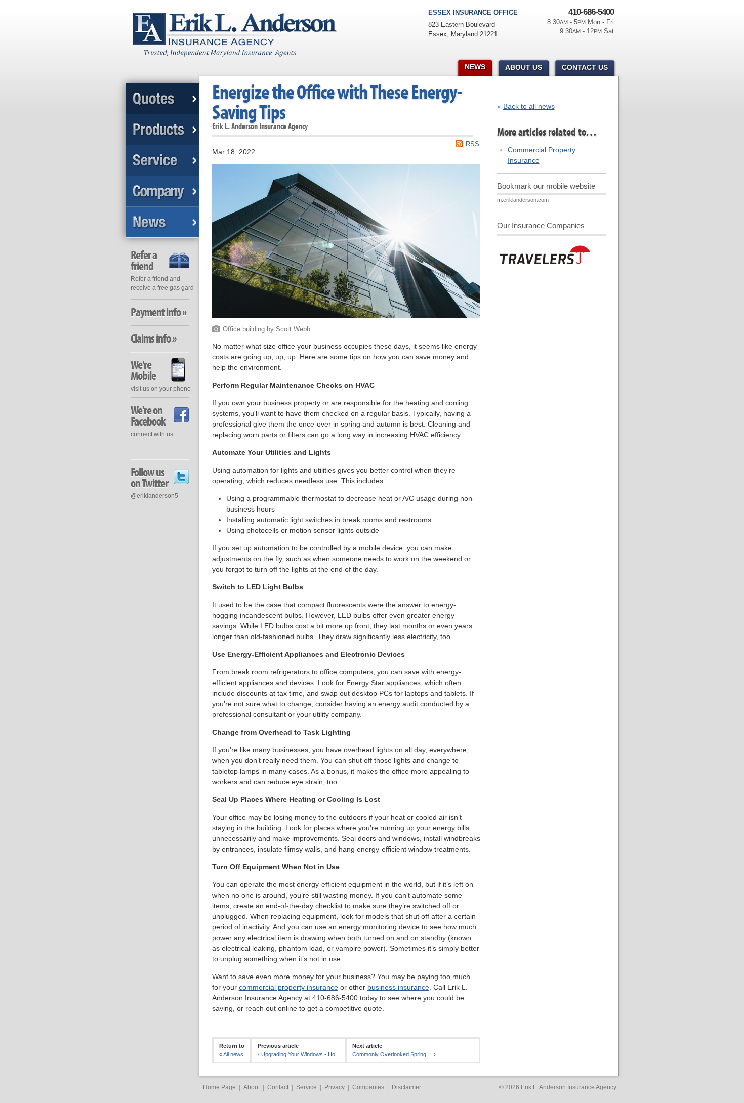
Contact (277, 1087)
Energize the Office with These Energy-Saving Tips (337, 101)
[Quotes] (162, 98)
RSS (472, 144)
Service (306, 1087)
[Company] (162, 191)
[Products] (162, 129)
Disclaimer (406, 1087)
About (251, 1087)
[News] (162, 222)
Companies (368, 1087)
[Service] (162, 160)
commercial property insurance (288, 987)
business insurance (398, 987)
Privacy (334, 1087)
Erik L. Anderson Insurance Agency (240, 40)
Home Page (219, 1087)
